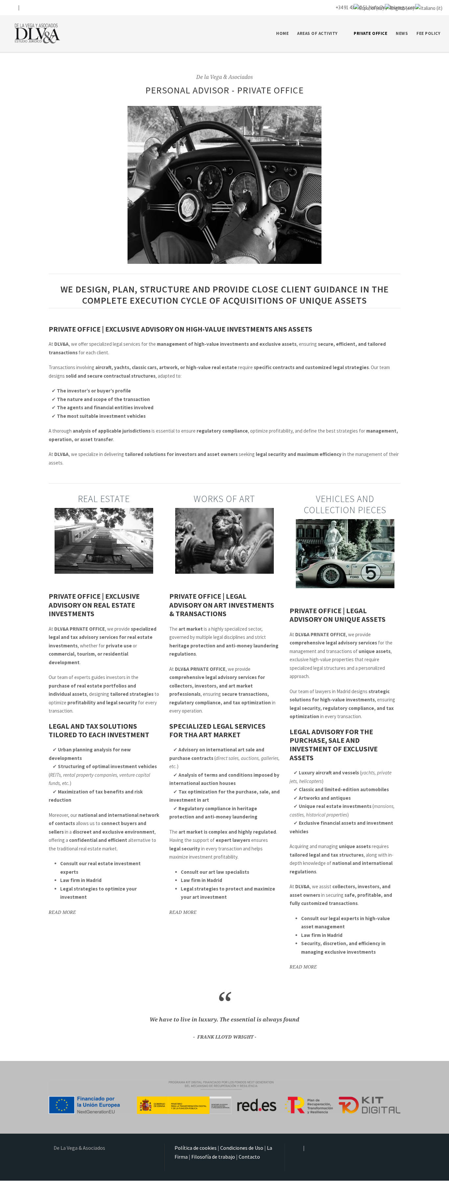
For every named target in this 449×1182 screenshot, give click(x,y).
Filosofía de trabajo (213, 1156)
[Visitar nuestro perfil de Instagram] (13, 7)
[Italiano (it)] (428, 7)
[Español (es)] (369, 7)
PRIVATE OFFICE (370, 33)
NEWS (402, 33)
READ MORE (62, 912)
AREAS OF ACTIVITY (317, 33)
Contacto (249, 1156)
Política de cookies (196, 1147)
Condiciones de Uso (241, 1147)
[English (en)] (399, 7)
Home (282, 33)
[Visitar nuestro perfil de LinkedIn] (23, 7)
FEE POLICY (428, 33)
